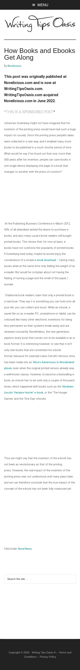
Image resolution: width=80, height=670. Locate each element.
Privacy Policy (48, 656)
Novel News (25, 548)
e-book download (45, 260)
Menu (42, 5)
